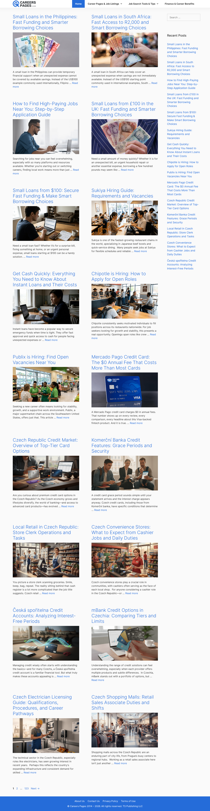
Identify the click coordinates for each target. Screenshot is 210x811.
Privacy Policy (110, 801)
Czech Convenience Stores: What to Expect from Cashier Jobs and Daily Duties (122, 532)
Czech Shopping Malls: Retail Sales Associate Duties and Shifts (122, 702)
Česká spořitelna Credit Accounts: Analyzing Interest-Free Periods (44, 615)
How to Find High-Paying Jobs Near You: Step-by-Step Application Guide (45, 109)
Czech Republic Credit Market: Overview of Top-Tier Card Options (45, 445)
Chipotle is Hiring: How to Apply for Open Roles (118, 276)
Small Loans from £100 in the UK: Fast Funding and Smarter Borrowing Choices (123, 109)
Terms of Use (128, 801)
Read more (127, 169)
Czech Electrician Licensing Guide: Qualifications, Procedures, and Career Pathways (42, 705)
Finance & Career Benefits (179, 3)
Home (78, 3)
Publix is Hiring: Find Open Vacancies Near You (41, 359)
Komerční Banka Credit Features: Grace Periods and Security (121, 445)
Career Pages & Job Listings (103, 3)
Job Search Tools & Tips (142, 3)
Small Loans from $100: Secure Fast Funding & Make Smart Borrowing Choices (46, 196)
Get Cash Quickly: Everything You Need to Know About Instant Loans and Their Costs (45, 279)
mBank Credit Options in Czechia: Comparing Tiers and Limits (123, 615)
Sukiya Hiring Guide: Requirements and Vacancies (122, 193)
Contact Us (94, 801)
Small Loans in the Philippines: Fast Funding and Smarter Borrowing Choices (45, 22)
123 (26, 788)
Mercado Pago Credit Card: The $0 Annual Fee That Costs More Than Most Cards (124, 362)
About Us (80, 801)
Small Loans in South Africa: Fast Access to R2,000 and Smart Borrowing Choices (121, 22)
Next (35, 788)
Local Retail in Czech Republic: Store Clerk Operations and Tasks (46, 532)
